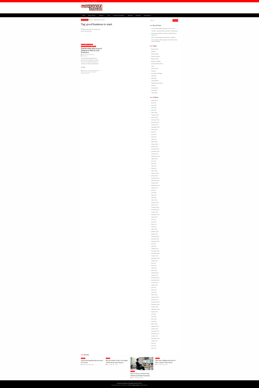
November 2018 (155, 304)
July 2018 (153, 314)
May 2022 (153, 224)
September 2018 (155, 309)
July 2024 (153, 161)
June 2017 (153, 345)
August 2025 (154, 129)
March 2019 (154, 294)
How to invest (154, 68)
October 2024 (154, 153)
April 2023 (153, 197)
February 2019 (155, 297)
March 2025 (154, 141)
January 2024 (154, 175)
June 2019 (153, 290)
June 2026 (153, 105)
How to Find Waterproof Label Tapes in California (163, 37)
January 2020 (154, 275)
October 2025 (154, 124)
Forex (108, 15)
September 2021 (155, 241)
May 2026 (153, 107)
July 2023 (153, 190)
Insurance (153, 71)
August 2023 (154, 188)
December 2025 (155, 119)
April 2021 (153, 246)
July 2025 (153, 132)
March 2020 (154, 270)
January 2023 (154, 205)
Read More (83, 67)
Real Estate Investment (157, 83)
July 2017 (153, 343)
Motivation (138, 15)
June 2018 (153, 316)
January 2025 (154, 146)
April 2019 (153, 292)
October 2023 (154, 183)
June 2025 (153, 134)
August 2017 (154, 341)
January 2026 (154, 117)
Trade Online (154, 92)
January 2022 (154, 234)
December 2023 (155, 178)
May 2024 (153, 166)
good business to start (86, 70)
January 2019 (154, 299)
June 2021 (153, 243)
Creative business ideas (86, 46)
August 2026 (154, 100)
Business (101, 15)
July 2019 (153, 287)
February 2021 (155, 248)
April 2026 (153, 110)
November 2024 (155, 151)
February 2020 (155, 273)
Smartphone (154, 90)
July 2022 (153, 219)
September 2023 (155, 185)
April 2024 (153, 168)
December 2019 (155, 277)
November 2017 (155, 333)
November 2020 (155, 253)
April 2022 (153, 226)
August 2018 (154, 311)
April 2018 (153, 321)
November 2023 (155, 180)
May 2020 (153, 265)
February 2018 (155, 326)
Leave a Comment (85, 73)
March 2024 (154, 170)
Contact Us (88, 1)
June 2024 (153, 163)
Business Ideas (89, 44)
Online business (155, 80)
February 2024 (155, 173)
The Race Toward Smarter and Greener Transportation (164, 31)
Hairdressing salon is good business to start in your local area (91, 50)
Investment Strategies (118, 15)
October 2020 (154, 256)
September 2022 (155, 214)
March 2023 (154, 200)
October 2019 (154, 282)
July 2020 (153, 263)
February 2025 (155, 144)
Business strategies (156, 61)
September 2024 (155, 156)
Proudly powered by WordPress (119, 385)
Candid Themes (143, 385)
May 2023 (153, 195)
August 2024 (154, 158)
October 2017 (154, 336)
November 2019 (155, 280)
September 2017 (155, 338)
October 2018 (154, 307)
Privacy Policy (94, 1)
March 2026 (154, 112)
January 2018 (154, 328)
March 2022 (154, 229)
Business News (155, 58)
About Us (83, 1)
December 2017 (155, 331)
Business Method (155, 56)
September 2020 (155, 258)
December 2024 (155, 149)
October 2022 (154, 212)
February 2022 (155, 231)
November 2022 (155, 209)
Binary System (91, 15)
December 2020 (155, 251)
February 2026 (155, 115)
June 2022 (153, 222)
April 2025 (153, 139)
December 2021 (155, 236)
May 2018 (153, 319)
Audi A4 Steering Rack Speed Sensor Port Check (163, 28)
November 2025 (155, 122)
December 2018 (155, 302)
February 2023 (155, 202)
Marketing (130, 15)
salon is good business (92, 71)
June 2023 (153, 192)
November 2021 (155, 239)
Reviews (94, 46)
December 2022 (155, 207)
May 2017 (153, 348)
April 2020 (153, 268)
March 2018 (154, 324)
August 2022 (154, 217)
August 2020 (154, 260)
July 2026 (153, 102)
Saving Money (147, 15)
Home (83, 15)
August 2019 (154, 285)
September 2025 (155, 127)
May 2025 (153, 136)
